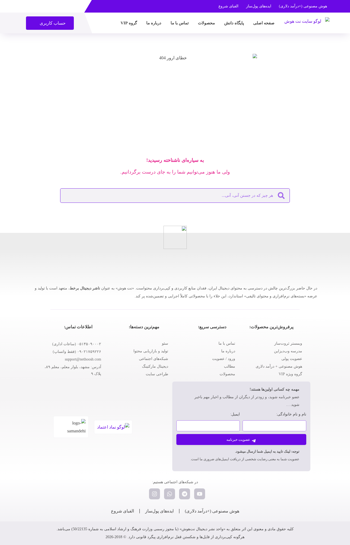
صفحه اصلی (264, 23)
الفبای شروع (228, 6)
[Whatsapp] (169, 493)
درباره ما (153, 23)
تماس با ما (180, 23)
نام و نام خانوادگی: (291, 414)
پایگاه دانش (234, 23)
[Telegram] (184, 493)
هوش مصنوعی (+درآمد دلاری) (303, 6)
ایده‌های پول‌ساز (258, 6)
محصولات (206, 23)
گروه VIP (129, 23)
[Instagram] (154, 493)
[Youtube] (199, 493)
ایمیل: (235, 414)
